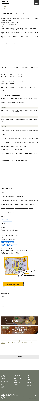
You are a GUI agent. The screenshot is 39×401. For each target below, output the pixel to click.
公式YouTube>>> (3, 311)
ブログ (28, 377)
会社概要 (28, 379)
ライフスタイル (20, 342)
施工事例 (15, 380)
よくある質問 (16, 384)
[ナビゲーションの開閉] (36, 2)
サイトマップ (29, 386)
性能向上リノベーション (18, 378)
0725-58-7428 (5, 219)
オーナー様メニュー (17, 375)
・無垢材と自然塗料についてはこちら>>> (8, 242)
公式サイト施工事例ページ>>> (5, 308)
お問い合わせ (29, 383)
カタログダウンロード (30, 382)
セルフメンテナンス (17, 376)
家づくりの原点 (3, 375)
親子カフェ (3, 342)
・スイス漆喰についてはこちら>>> (7, 241)
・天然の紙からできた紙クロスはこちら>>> (9, 244)
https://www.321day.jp (7, 221)
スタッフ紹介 (3, 380)
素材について (31, 342)
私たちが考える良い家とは (5, 376)
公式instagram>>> (3, 310)
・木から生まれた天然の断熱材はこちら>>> (9, 245)
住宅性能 (2, 387)
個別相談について (17, 382)
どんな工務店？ (3, 378)
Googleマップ (22, 396)
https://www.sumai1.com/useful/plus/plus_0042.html (11, 136)
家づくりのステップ (4, 381)
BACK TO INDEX (19, 356)
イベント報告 (13, 342)
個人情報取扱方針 (29, 385)
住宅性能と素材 (3, 386)
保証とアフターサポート (5, 382)
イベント (8, 342)
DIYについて (25, 342)
